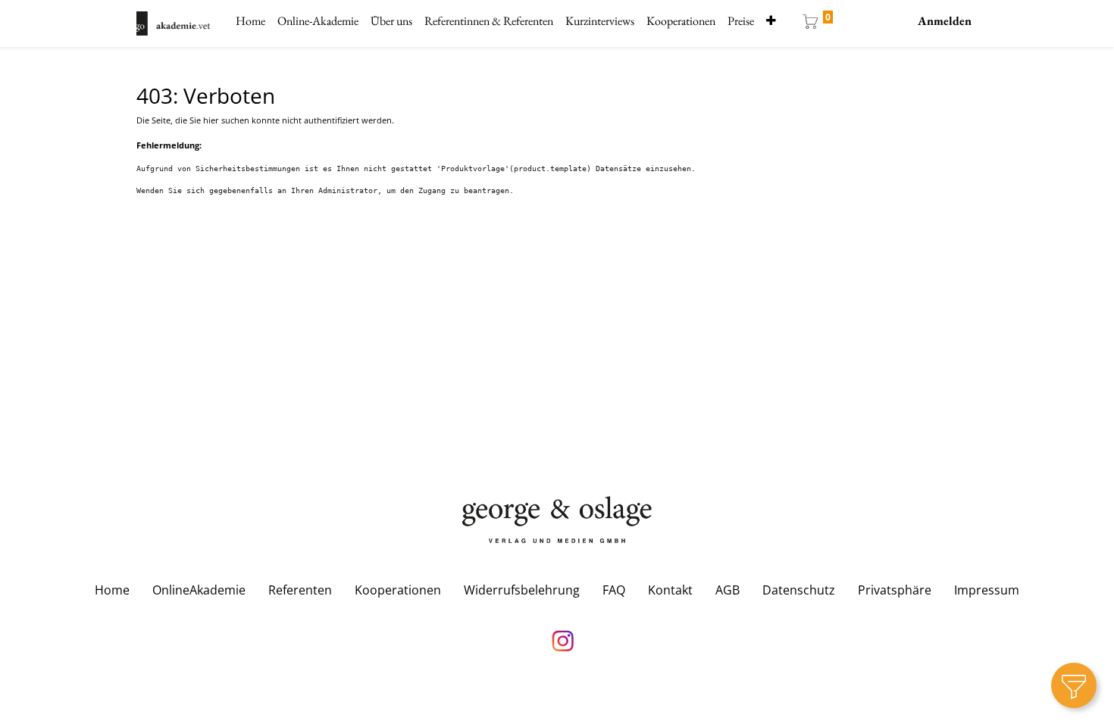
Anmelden (945, 21)
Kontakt (670, 590)
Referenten (300, 590)
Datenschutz (798, 590)
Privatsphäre (894, 590)
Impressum (986, 590)
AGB (727, 590)
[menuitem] (250, 21)
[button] (771, 21)
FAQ (613, 590)
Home (112, 590)
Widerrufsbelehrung (522, 590)
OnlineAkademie (199, 590)
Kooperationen (398, 590)
